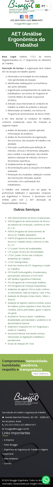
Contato (7, 463)
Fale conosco (41, 373)
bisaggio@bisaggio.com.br (26, 23)
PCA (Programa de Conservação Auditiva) (27, 282)
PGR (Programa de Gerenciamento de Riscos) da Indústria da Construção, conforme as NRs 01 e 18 (29, 224)
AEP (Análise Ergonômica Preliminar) (24, 279)
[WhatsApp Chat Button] (46, 480)
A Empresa (9, 440)
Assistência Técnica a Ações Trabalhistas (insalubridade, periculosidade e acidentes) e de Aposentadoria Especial (29, 320)
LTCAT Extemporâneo (18, 262)
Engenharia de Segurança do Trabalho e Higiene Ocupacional (25, 451)
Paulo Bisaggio (11, 444)
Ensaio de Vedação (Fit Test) (21, 343)
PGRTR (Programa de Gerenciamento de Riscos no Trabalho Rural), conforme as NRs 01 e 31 (28, 241)
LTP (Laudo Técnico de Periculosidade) (26, 252)
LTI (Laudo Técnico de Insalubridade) (25, 248)
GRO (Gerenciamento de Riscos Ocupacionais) (29, 218)
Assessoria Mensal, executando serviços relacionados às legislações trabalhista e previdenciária (26, 337)
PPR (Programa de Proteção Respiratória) (27, 286)
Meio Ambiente (11, 458)
